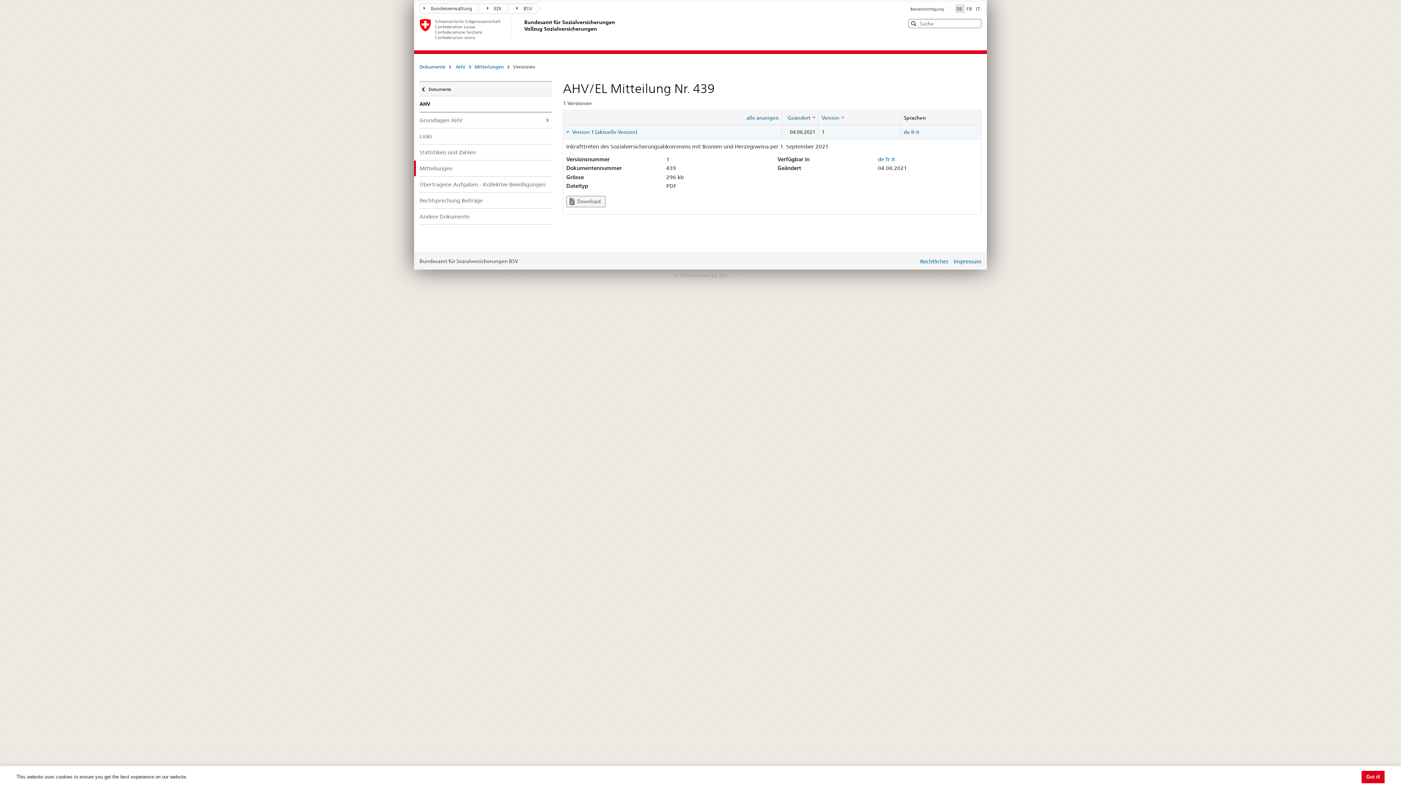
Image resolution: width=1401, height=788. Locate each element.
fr (913, 132)
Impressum (967, 261)
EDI (497, 8)
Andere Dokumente (445, 216)
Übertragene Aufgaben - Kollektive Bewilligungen (482, 184)
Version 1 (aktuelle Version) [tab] (604, 132)
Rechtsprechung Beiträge (451, 200)
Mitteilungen (489, 67)
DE (960, 9)
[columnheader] (800, 117)
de (907, 132)
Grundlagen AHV (441, 120)
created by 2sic (709, 275)
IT (978, 9)
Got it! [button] (1373, 777)
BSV (528, 8)
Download (588, 201)
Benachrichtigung (927, 9)
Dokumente (432, 67)
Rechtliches (934, 261)
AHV (461, 67)
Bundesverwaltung (451, 8)
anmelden (907, 261)
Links (426, 136)
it (917, 132)
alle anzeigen (762, 118)
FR (969, 9)
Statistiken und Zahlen (448, 152)
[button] (975, 23)
